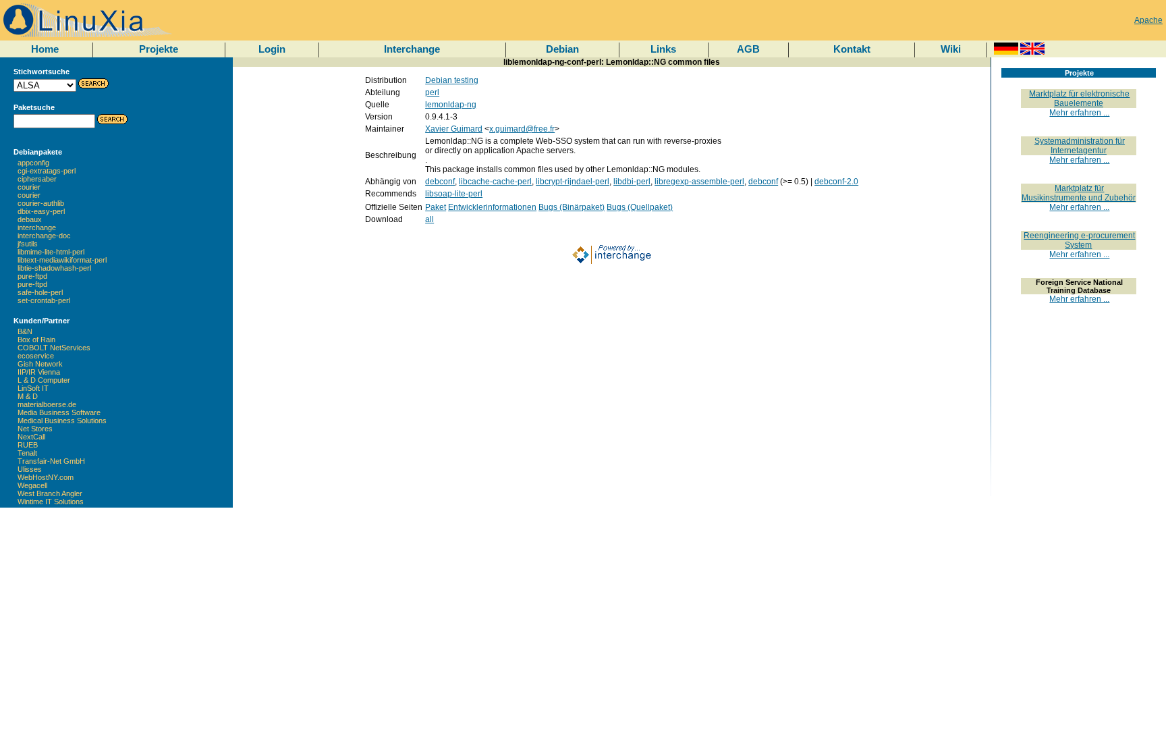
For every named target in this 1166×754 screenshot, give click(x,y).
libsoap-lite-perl (453, 193)
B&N (25, 331)
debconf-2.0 (836, 181)
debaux (30, 219)
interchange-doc (44, 236)
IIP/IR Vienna (39, 372)
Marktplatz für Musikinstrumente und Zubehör (1079, 193)
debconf (440, 181)
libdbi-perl (631, 181)
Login (271, 49)
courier (29, 187)
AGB (748, 49)
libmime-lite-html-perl (51, 252)
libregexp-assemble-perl (699, 181)
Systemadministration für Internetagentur (1079, 145)
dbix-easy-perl (41, 211)
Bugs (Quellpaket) (640, 207)
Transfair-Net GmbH (51, 461)
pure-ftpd (32, 276)
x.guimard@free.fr (522, 129)
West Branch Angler (50, 493)
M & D (28, 396)
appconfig (33, 163)
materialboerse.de (47, 404)
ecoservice (36, 356)
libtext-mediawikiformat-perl (62, 260)
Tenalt (27, 453)
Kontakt (851, 49)
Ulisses (30, 469)
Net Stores (35, 429)
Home (45, 49)
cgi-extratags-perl (47, 171)
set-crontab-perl (44, 300)
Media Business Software (59, 412)
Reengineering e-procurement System (1079, 240)
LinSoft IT (33, 388)
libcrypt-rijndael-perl (572, 181)
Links (663, 49)
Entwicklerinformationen (492, 207)
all (429, 219)
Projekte (158, 49)
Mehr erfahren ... (1079, 112)
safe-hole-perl (40, 292)
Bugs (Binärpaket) (571, 207)
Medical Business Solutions (62, 420)
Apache (1148, 20)
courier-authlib (41, 203)
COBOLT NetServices (54, 348)
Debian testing (451, 80)
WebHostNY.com (46, 477)
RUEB (28, 445)
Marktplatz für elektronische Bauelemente (1079, 98)
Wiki (951, 49)
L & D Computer (44, 380)
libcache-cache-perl (495, 181)
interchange (37, 227)
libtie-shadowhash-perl (54, 268)
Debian (562, 49)
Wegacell (32, 485)
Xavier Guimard (453, 129)
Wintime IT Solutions (51, 501)
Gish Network (40, 364)
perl (432, 92)
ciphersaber (37, 179)
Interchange (412, 49)
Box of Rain (36, 339)
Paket (435, 207)
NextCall (31, 437)
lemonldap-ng (450, 104)
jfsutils (28, 244)
